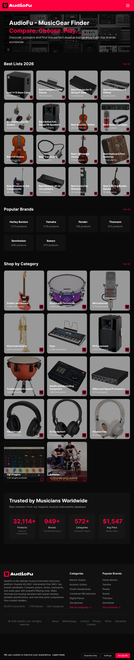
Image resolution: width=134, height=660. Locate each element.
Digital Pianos (77, 598)
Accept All (122, 655)
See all (126, 63)
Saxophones (76, 602)
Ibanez (106, 593)
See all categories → (81, 607)
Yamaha (106, 584)
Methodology (69, 621)
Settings (107, 655)
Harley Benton (109, 579)
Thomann (107, 598)
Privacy (97, 621)
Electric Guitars (78, 579)
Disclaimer (120, 621)
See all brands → (111, 607)
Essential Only (90, 655)
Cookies (91, 624)
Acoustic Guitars (78, 584)
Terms (108, 621)
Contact (84, 621)
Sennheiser (108, 602)
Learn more (58, 654)
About (55, 621)
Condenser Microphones (83, 593)
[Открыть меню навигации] (127, 5)
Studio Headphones (80, 589)
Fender (106, 589)
